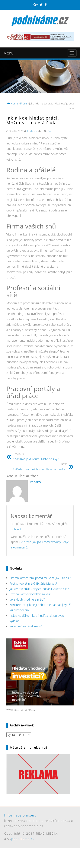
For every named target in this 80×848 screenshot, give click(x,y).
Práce (51, 131)
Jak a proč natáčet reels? (26, 626)
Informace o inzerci (21, 815)
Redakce (32, 131)
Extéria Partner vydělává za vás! (30, 594)
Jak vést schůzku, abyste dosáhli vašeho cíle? (39, 589)
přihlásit (16, 529)
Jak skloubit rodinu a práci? (27, 599)
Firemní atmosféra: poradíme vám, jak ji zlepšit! (40, 578)
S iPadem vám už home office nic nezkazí (40, 466)
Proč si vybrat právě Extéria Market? (33, 583)
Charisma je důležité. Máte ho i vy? (35, 456)
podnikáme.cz (23, 839)
